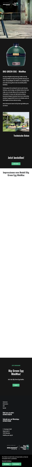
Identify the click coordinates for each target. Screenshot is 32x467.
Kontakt (4, 408)
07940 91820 (7, 421)
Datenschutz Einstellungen (6, 461)
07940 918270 (7, 414)
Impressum (5, 402)
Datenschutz (5, 404)
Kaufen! (16, 385)
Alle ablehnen (6, 464)
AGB (4, 406)
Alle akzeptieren (16, 464)
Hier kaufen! (16, 163)
